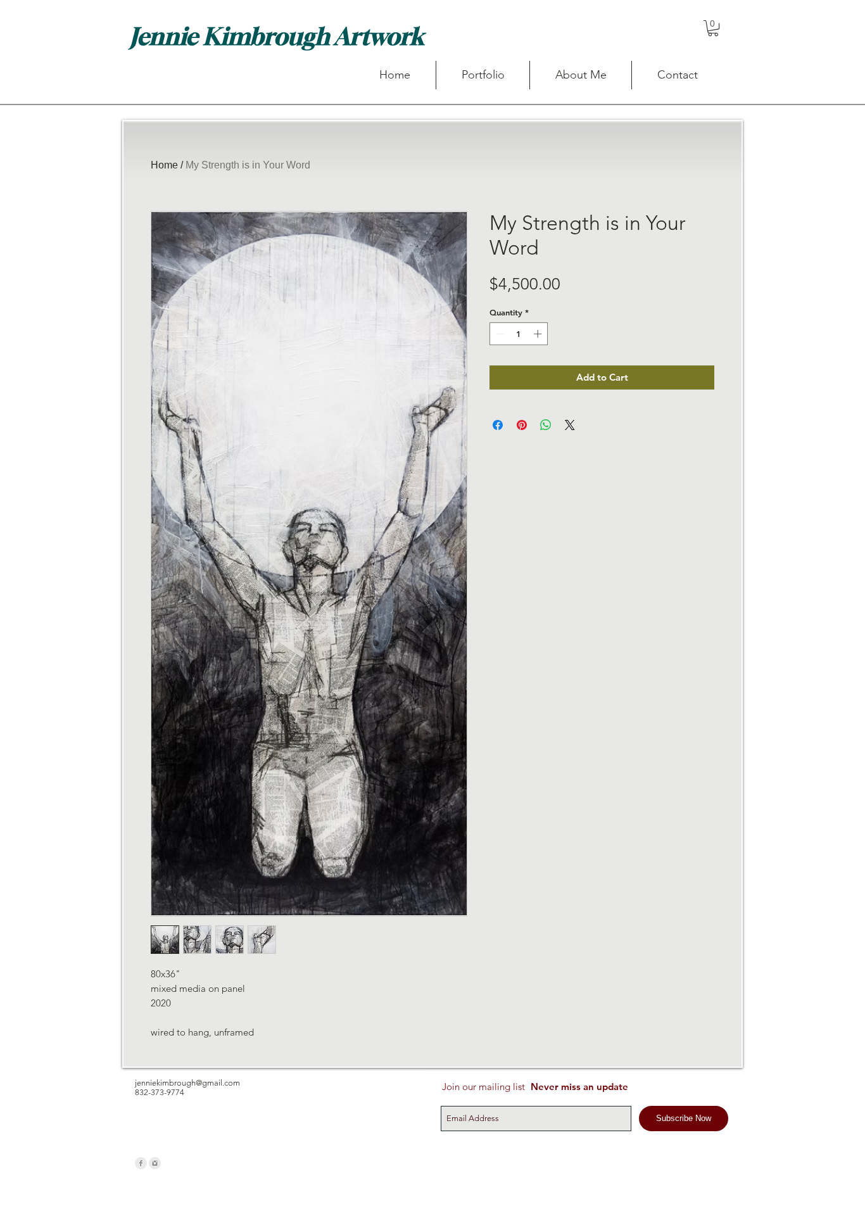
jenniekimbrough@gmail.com (187, 1082)
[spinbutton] (519, 334)
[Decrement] (499, 334)
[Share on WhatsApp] (545, 425)
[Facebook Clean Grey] (141, 1163)
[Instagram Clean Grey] (155, 1163)
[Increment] (538, 334)
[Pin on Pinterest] (521, 425)
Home (164, 165)
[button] (713, 28)
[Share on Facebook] (497, 425)
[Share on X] (570, 425)
